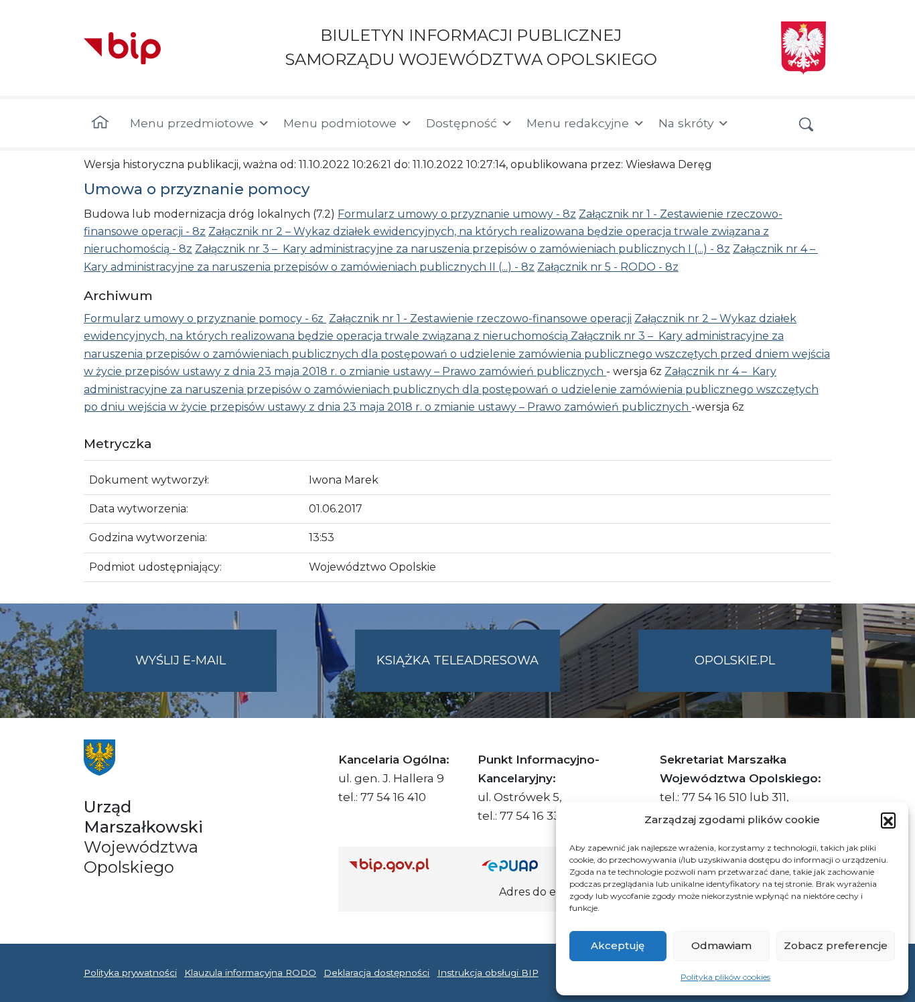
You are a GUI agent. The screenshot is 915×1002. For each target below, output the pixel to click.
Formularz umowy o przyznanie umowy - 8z (457, 214)
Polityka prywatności (130, 972)
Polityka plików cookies (725, 977)
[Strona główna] (100, 123)
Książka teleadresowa (457, 660)
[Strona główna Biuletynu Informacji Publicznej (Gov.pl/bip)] (404, 865)
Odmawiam (721, 945)
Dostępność (461, 123)
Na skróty (685, 123)
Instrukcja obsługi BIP (488, 972)
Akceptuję (617, 945)
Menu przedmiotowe (192, 123)
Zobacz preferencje (836, 945)
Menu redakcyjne (577, 123)
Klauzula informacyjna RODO (250, 972)
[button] (888, 820)
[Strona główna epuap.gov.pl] (525, 865)
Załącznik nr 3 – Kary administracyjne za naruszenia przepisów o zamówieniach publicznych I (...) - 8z (462, 248)
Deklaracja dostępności (376, 972)
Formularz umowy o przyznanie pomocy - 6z (205, 318)
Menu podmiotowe (340, 123)
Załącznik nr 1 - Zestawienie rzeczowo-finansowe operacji (480, 318)
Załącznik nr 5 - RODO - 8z (608, 267)
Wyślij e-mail (206, 672)
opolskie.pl (735, 660)
